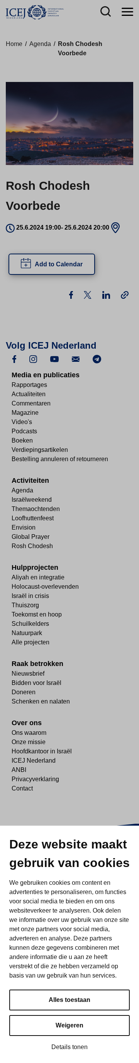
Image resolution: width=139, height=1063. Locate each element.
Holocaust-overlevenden (45, 586)
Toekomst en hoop (37, 614)
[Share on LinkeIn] (107, 294)
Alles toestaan (69, 1000)
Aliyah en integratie (38, 577)
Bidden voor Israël (36, 683)
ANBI (19, 770)
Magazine (25, 412)
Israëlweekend (32, 499)
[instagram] (33, 358)
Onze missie (29, 742)
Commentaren (31, 403)
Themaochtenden (36, 509)
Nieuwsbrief (28, 673)
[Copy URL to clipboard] (124, 294)
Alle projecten (30, 642)
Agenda (40, 44)
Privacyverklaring (35, 779)
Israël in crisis (30, 596)
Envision (24, 527)
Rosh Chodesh (32, 546)
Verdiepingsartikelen (40, 449)
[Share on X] (88, 294)
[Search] (105, 12)
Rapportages (29, 385)
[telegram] (97, 358)
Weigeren (69, 1025)
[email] (75, 358)
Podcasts (24, 431)
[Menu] (127, 12)
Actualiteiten (29, 394)
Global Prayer (30, 536)
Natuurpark (27, 633)
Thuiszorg (25, 605)
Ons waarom (29, 732)
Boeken (22, 440)
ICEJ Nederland (34, 760)
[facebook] (14, 358)
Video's (22, 422)
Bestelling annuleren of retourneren (60, 459)
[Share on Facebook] (71, 294)
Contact (22, 788)
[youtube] (54, 358)
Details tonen (69, 1047)
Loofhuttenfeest (33, 518)
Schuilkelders (30, 623)
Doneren (24, 692)
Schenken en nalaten (41, 701)
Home (14, 44)
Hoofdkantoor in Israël (42, 751)
